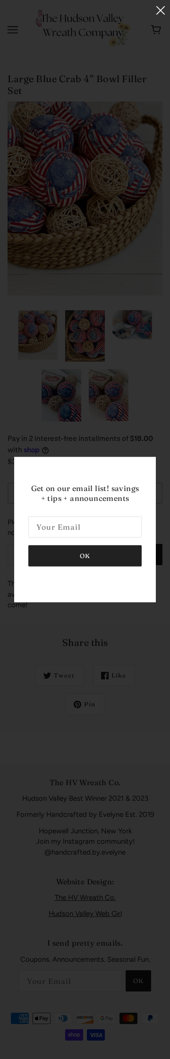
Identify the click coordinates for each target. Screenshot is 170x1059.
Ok (85, 555)
